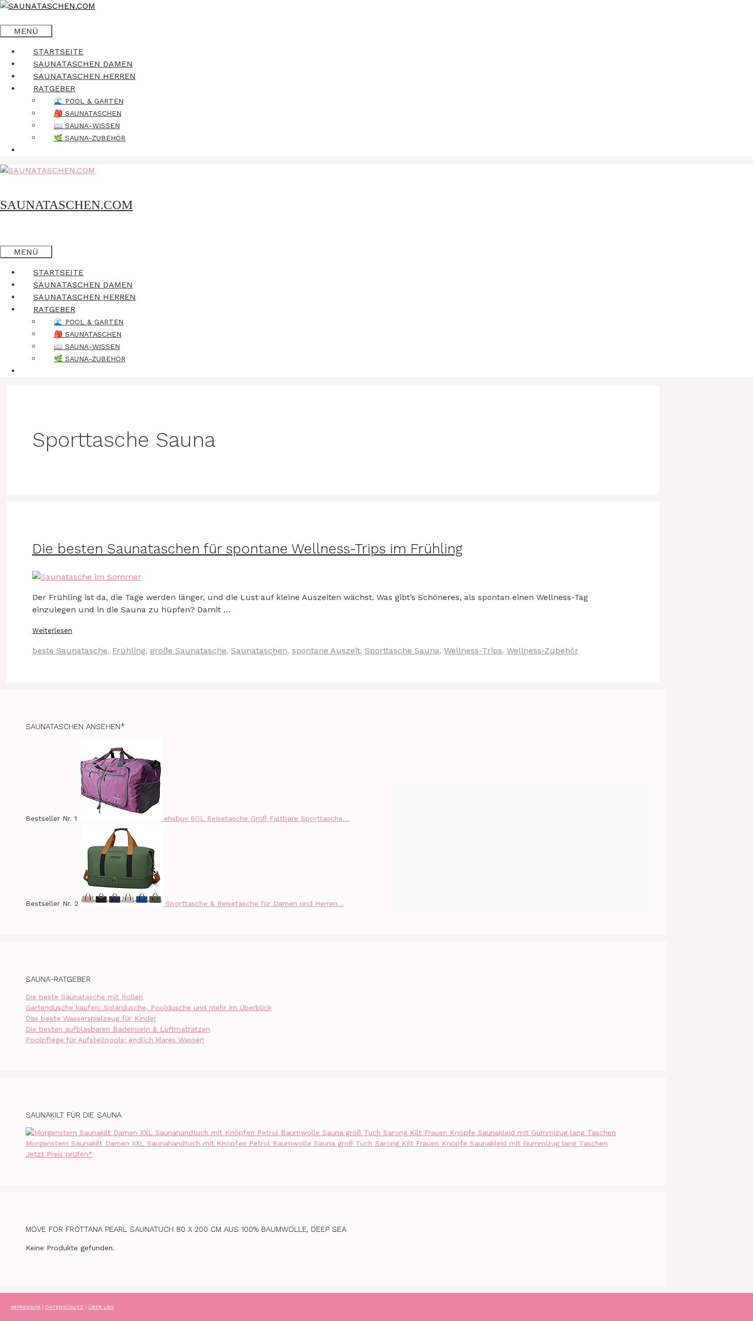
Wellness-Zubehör (542, 650)
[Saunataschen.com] (47, 6)
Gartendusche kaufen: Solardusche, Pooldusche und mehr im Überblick (148, 1007)
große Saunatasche (188, 650)
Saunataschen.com (66, 205)
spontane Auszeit (326, 650)
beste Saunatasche (70, 650)
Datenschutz (64, 1307)
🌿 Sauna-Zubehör (90, 138)
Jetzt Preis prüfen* (59, 1154)
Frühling (128, 650)
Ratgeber (54, 88)
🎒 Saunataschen (87, 113)
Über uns (101, 1307)
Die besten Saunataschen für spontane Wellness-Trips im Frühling (247, 549)
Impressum (25, 1307)
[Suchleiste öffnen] (13, 18)
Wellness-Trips (473, 650)
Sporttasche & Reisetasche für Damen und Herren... (254, 903)
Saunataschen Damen (83, 64)
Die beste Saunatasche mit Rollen (84, 997)
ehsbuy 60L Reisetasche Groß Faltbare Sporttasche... (256, 818)
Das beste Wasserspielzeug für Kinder (91, 1018)
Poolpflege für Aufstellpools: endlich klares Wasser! (115, 1040)
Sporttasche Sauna (402, 650)
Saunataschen (259, 650)
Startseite (58, 51)
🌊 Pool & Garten (88, 101)
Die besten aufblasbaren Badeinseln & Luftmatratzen (118, 1029)
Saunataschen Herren (84, 76)
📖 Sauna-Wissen (87, 125)
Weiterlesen (52, 630)
